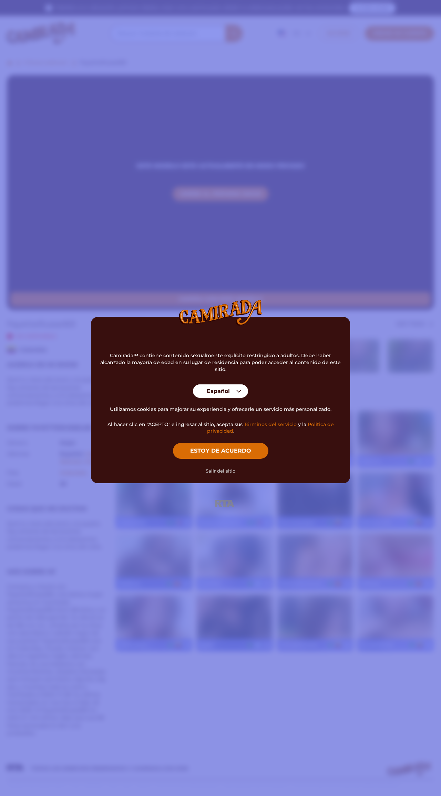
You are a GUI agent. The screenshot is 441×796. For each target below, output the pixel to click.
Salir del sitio (220, 471)
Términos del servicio (270, 424)
